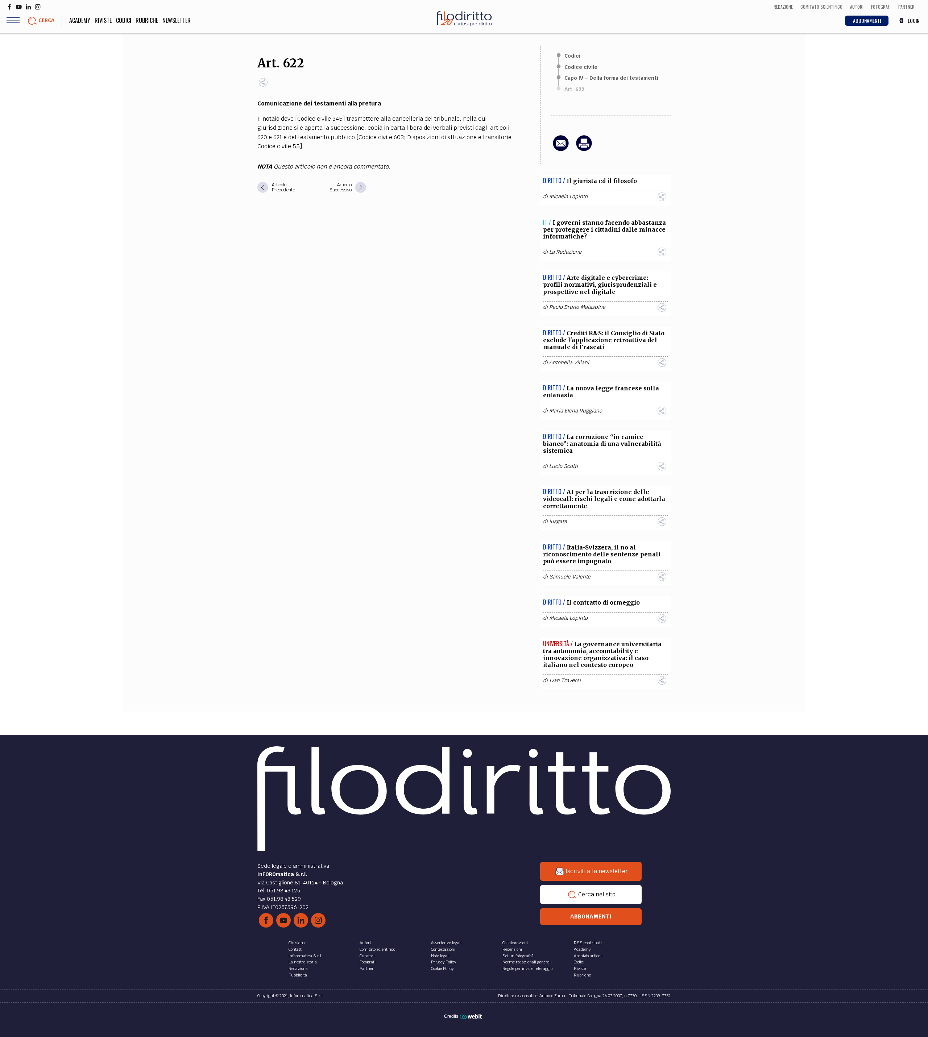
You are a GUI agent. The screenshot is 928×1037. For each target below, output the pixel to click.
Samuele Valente (570, 576)
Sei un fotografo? (517, 955)
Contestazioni (443, 949)
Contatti (296, 949)
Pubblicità (298, 975)
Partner (367, 968)
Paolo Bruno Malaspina (577, 307)
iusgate (558, 521)
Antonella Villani (569, 362)
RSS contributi (588, 942)
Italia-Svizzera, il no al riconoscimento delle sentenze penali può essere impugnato (601, 554)
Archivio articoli (588, 955)
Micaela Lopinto (568, 196)
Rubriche (147, 20)
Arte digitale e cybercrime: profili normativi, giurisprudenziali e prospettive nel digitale (600, 284)
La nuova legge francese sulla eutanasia (601, 392)
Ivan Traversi (565, 680)
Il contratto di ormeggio (603, 602)
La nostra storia (303, 962)
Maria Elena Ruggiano (575, 410)
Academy (79, 20)
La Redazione (565, 252)
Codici (123, 20)
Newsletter (176, 20)
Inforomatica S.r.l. (305, 955)
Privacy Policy (443, 962)
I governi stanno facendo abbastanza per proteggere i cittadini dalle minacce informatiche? (604, 229)
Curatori (367, 955)
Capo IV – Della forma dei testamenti (611, 78)
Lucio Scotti (563, 466)
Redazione (298, 968)
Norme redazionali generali (527, 962)
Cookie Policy (442, 968)
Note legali (440, 955)
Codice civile (580, 67)
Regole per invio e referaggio (527, 968)
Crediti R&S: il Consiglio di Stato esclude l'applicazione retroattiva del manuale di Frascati (603, 339)
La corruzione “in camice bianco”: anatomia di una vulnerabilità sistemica (602, 443)
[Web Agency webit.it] (471, 1016)
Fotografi (368, 962)
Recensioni (512, 949)
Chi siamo (297, 942)
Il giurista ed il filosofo (602, 180)
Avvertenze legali (446, 942)
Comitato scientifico (377, 949)
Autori (365, 942)
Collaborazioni (515, 942)
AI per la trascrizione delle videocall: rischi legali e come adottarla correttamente (604, 498)
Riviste (103, 20)
